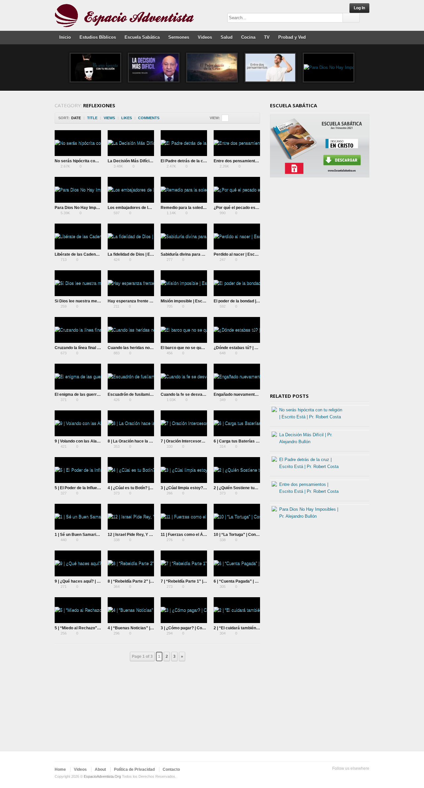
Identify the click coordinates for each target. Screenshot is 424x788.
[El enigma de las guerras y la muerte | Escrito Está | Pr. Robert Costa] (78, 377)
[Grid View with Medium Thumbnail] (239, 118)
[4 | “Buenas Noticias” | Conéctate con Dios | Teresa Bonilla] (131, 610)
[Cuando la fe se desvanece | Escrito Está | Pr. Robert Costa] (184, 377)
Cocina (248, 37)
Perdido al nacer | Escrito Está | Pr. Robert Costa (259, 254)
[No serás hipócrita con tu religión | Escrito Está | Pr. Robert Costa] (95, 68)
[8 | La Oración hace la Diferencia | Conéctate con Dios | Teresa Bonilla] (131, 423)
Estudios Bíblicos (98, 37)
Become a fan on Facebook (344, 777)
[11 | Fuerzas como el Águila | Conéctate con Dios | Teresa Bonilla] (184, 517)
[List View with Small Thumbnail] (245, 118)
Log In (359, 8)
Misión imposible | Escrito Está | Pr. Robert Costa (206, 301)
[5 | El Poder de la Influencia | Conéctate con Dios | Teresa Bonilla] (78, 470)
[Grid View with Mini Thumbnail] (225, 118)
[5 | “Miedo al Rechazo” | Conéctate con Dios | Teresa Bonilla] (78, 610)
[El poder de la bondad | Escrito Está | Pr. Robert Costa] (237, 283)
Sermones (178, 37)
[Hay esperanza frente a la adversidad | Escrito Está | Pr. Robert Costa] (131, 283)
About (100, 769)
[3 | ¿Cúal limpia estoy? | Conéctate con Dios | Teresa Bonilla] (184, 470)
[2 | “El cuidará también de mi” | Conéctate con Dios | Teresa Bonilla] (237, 610)
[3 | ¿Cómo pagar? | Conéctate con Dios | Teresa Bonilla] (184, 610)
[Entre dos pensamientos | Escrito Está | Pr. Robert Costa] (270, 68)
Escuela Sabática (142, 37)
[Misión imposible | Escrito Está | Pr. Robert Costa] (184, 283)
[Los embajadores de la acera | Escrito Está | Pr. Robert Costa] (131, 190)
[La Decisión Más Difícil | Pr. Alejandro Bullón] (154, 68)
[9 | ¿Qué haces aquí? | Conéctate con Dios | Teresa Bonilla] (78, 563)
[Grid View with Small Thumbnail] (232, 118)
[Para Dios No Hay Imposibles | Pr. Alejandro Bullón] (329, 68)
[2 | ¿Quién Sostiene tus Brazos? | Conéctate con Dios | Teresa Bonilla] (237, 470)
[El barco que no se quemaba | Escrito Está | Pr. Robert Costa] (184, 330)
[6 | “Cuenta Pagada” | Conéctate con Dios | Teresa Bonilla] (237, 563)
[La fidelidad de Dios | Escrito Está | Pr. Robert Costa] (131, 236)
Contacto (171, 769)
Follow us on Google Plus (355, 777)
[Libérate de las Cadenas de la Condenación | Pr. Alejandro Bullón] (78, 236)
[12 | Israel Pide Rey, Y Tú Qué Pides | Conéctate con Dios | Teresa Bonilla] (131, 517)
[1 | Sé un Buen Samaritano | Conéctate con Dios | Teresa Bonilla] (78, 517)
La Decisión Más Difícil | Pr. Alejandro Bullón (149, 161)
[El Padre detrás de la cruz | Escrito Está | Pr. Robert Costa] (212, 68)
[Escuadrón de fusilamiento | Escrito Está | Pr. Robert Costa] (131, 377)
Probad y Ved (292, 37)
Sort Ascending (164, 118)
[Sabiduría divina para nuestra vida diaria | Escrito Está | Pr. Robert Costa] (184, 236)
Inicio (65, 37)
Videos (205, 37)
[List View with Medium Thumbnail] (252, 118)
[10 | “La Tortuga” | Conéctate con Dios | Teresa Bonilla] (237, 517)
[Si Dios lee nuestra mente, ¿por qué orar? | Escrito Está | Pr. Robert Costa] (78, 283)
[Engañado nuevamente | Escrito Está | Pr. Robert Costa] (237, 377)
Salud (227, 37)
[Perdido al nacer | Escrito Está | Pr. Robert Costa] (237, 236)
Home (60, 769)
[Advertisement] (319, 287)
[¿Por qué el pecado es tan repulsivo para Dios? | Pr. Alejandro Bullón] (237, 190)
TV (267, 37)
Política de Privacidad (134, 769)
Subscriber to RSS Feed (365, 777)
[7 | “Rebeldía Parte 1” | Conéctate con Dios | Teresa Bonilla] (184, 563)
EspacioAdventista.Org (102, 776)
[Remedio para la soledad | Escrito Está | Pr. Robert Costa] (184, 190)
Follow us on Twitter (334, 777)
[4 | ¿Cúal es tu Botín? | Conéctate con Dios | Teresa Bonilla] (131, 470)
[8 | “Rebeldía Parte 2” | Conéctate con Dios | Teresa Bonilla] (131, 563)
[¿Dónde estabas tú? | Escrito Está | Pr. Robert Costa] (237, 330)
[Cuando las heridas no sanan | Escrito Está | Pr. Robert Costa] (131, 330)
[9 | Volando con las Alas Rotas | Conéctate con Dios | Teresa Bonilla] (78, 423)
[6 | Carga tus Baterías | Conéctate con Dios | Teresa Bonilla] (237, 423)
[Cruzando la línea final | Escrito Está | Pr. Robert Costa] (78, 330)
